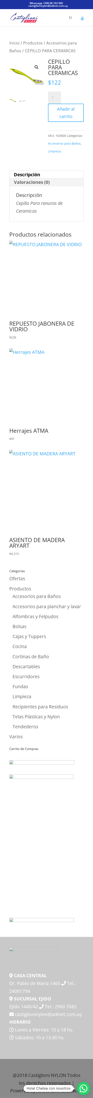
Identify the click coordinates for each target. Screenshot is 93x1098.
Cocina (20, 646)
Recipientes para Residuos (40, 707)
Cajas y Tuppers (29, 636)
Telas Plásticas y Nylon (36, 717)
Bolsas (19, 626)
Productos (33, 43)
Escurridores (26, 676)
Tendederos (25, 727)
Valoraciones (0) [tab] (32, 182)
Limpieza (54, 151)
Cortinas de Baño (31, 657)
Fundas (20, 686)
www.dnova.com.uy (60, 1091)
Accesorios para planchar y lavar (47, 606)
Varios (16, 737)
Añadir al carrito (66, 112)
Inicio (14, 43)
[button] (36, 67)
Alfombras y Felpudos (35, 616)
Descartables (26, 666)
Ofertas (17, 578)
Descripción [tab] (27, 175)
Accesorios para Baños (64, 143)
